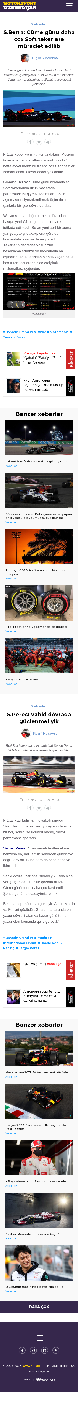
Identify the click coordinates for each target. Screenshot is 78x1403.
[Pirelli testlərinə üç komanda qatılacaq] (39, 603)
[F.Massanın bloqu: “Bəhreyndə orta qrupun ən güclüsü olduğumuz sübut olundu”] (39, 490)
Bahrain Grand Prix (21, 332)
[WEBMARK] (39, 1379)
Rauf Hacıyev (45, 733)
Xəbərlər (39, 24)
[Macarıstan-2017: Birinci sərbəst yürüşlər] (39, 1048)
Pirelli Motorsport (54, 332)
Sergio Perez (28, 948)
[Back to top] (65, 1390)
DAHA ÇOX (39, 1307)
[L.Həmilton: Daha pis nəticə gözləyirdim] (39, 438)
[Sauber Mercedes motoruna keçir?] (39, 1210)
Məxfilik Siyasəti (39, 1371)
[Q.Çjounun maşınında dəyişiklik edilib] (39, 1263)
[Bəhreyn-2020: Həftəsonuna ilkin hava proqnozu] (39, 546)
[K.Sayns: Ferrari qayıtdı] (39, 655)
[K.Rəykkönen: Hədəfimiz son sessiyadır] (39, 1157)
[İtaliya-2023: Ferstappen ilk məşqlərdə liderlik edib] (39, 1101)
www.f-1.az (31, 1365)
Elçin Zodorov (45, 58)
